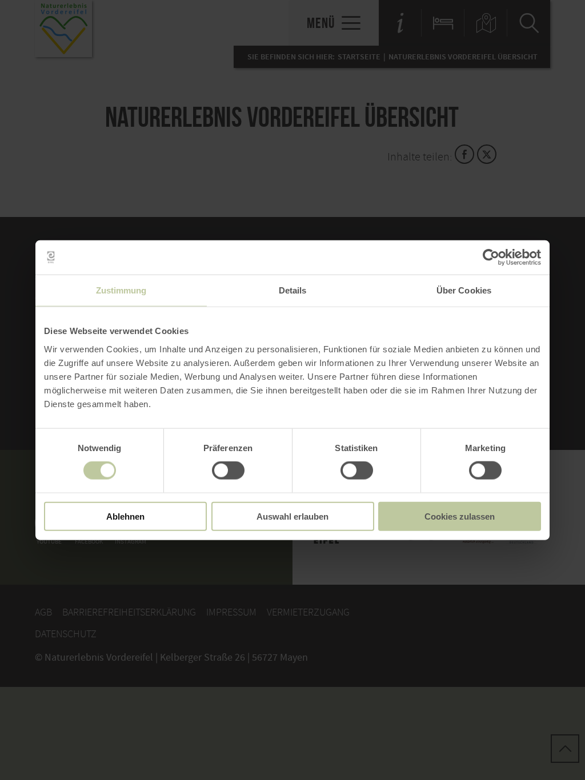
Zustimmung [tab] (121, 290)
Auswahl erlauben (292, 516)
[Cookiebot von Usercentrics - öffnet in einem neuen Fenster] (491, 257)
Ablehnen (125, 516)
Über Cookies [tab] (463, 290)
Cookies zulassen (459, 516)
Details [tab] (293, 290)
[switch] (228, 470)
